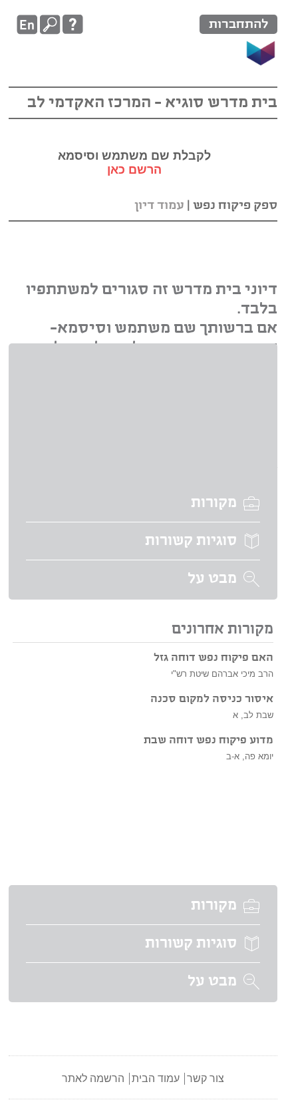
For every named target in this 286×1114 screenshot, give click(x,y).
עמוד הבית (156, 1078)
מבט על (212, 579)
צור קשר (205, 1078)
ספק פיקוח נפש (235, 205)
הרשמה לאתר (93, 1078)
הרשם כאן (134, 169)
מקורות (214, 503)
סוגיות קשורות (191, 541)
